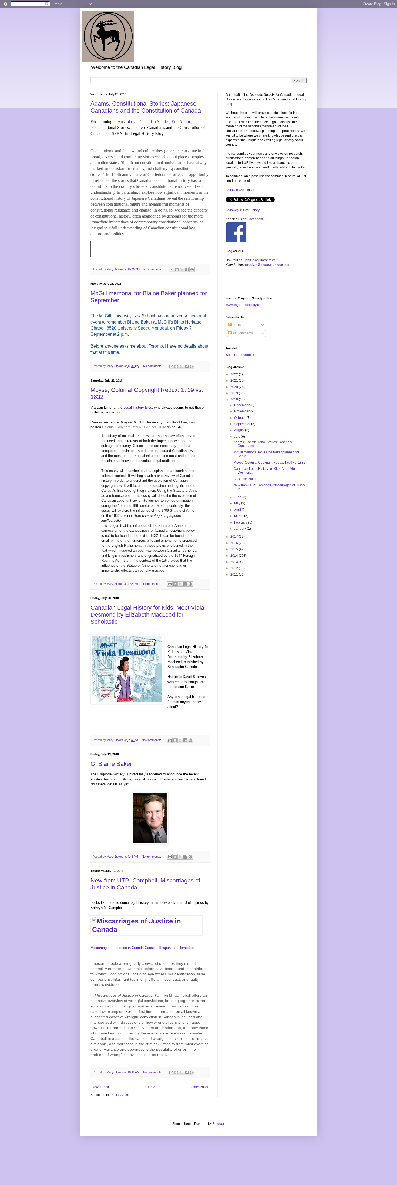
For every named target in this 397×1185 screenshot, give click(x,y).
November (242, 411)
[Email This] (171, 269)
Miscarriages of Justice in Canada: (142, 948)
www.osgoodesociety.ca (243, 305)
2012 (234, 568)
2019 (234, 393)
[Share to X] (181, 269)
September (242, 424)
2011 (234, 574)
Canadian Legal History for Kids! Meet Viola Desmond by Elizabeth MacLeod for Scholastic (147, 614)
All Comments (242, 333)
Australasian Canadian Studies (143, 121)
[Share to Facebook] (187, 269)
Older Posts (199, 1087)
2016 (234, 543)
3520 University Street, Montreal (137, 328)
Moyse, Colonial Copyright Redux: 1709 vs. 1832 (269, 462)
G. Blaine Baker (111, 763)
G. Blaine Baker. (129, 779)
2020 (234, 387)
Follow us (233, 190)
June (238, 497)
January (240, 529)
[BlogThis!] (176, 269)
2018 (234, 399)
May (237, 503)
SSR (116, 133)
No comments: (153, 269)
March (239, 516)
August (239, 430)
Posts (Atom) (119, 1095)
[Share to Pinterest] (192, 269)
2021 (234, 380)
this (203, 682)
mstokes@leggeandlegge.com (267, 265)
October (240, 418)
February (241, 522)
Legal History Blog (137, 407)
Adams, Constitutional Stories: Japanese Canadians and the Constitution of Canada (145, 107)
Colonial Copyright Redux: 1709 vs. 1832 (134, 427)
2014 (234, 556)
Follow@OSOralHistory (243, 210)
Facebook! (255, 219)
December (242, 405)
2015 (234, 549)
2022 (234, 374)
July (237, 437)
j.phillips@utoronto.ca (260, 260)
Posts (236, 325)
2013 (234, 562)
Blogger (218, 1124)
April (238, 510)
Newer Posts (101, 1087)
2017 (234, 536)
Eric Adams (181, 121)
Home (150, 1087)
